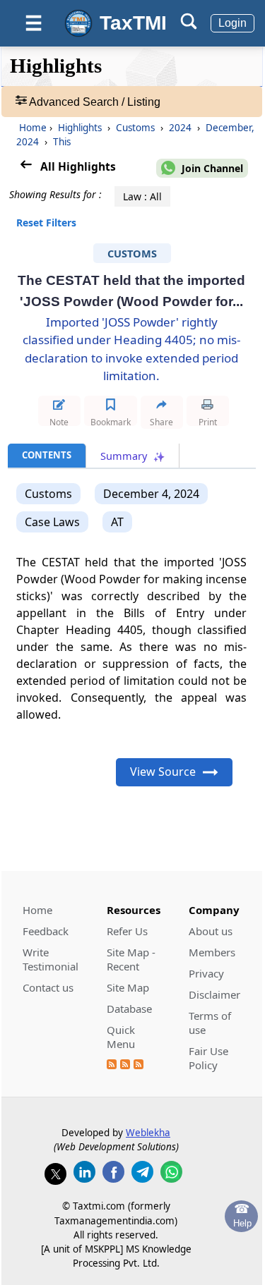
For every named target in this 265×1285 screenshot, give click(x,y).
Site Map (128, 987)
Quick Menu (121, 1037)
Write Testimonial (50, 959)
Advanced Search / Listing (93, 102)
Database (129, 1008)
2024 (180, 127)
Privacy (206, 973)
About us (210, 931)
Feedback (46, 931)
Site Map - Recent (131, 959)
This (60, 141)
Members (212, 952)
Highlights (80, 127)
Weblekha (148, 1132)
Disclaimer (214, 994)
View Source (163, 771)
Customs (135, 127)
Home (33, 127)
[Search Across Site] (188, 25)
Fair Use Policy (208, 1058)
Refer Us (127, 931)
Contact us (48, 987)
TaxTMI (133, 23)
